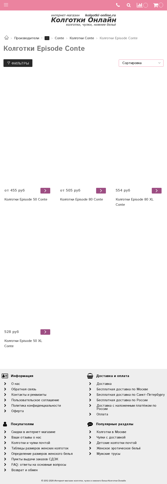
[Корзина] (158, 5)
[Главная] (6, 38)
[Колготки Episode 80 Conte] (83, 129)
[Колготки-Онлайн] (83, 19)
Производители (26, 38)
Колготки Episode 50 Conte (25, 199)
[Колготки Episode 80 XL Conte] (139, 129)
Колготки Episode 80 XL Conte (135, 202)
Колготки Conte (82, 38)
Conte (59, 38)
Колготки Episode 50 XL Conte (23, 343)
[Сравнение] (142, 5)
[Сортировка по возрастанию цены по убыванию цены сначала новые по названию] (141, 63)
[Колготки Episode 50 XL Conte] (27, 271)
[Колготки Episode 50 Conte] (27, 129)
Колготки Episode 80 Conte (81, 199)
